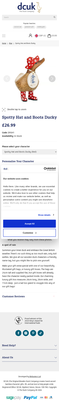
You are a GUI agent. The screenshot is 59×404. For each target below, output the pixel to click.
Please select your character (16, 147)
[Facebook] (18, 333)
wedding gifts (41, 27)
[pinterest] (33, 333)
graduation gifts (29, 27)
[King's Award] (18, 321)
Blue (10, 43)
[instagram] (26, 333)
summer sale (17, 27)
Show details (44, 215)
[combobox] (29, 17)
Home (4, 43)
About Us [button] (7, 358)
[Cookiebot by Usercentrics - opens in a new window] (44, 169)
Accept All (29, 223)
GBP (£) (42, 36)
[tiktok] (41, 333)
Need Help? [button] (9, 346)
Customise (28, 232)
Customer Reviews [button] (13, 297)
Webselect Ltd (35, 377)
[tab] (29, 296)
